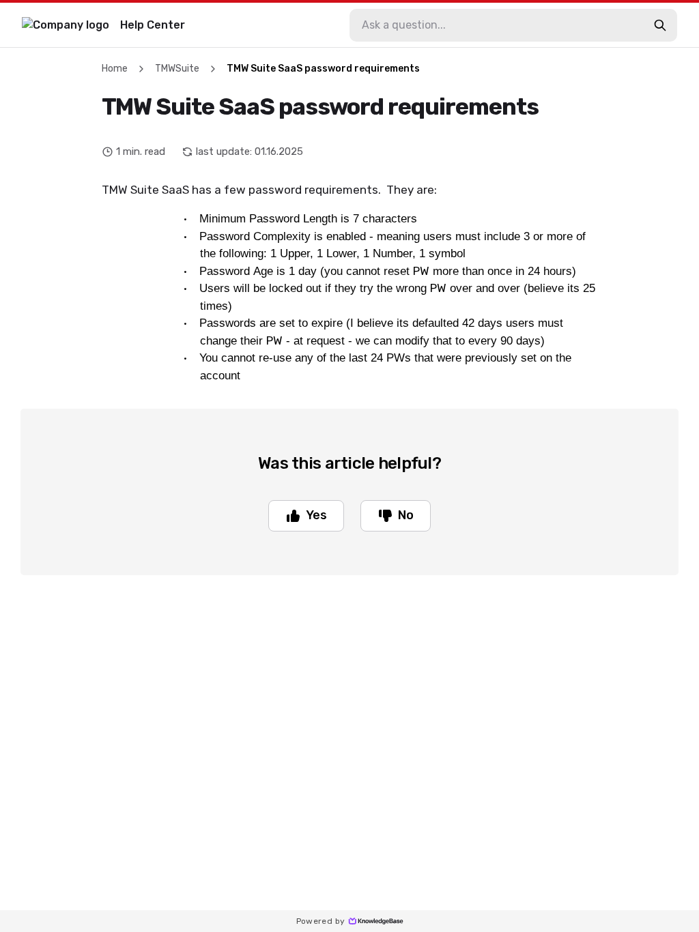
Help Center (152, 24)
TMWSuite (177, 68)
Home (115, 68)
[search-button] (660, 25)
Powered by (320, 921)
